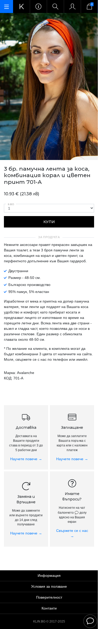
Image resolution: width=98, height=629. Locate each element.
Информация (49, 575)
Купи (49, 221)
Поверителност (49, 597)
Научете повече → (26, 459)
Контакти (49, 608)
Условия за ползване (49, 586)
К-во (11, 204)
